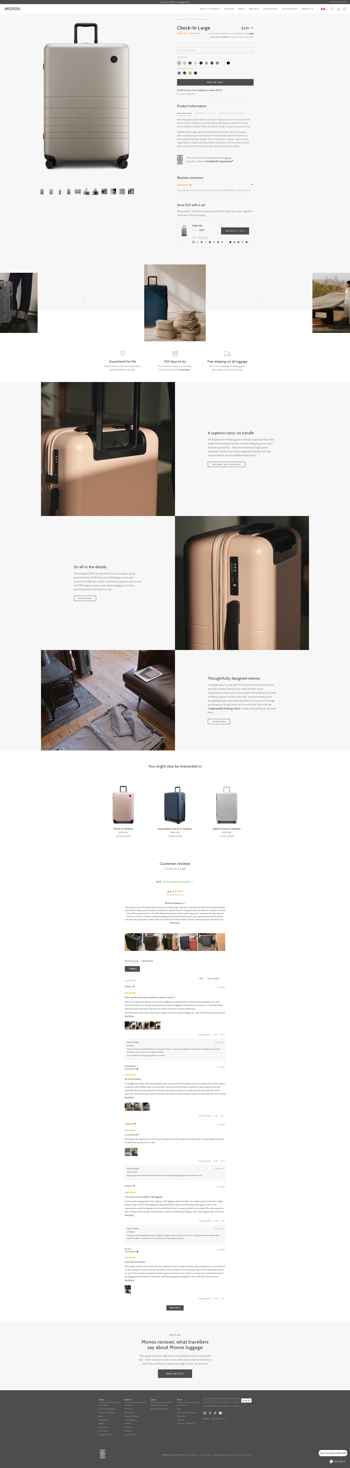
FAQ (179, 1409)
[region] (175, 942)
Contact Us (182, 1405)
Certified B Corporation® (219, 161)
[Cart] (344, 8)
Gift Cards (102, 1431)
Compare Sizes (105, 1435)
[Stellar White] (222, 63)
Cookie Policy (206, 1455)
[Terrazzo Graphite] (179, 73)
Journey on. (183, 19)
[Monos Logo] (12, 8)
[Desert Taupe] (179, 63)
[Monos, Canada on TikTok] (215, 1414)
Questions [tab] (147, 961)
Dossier (128, 1423)
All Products (103, 1405)
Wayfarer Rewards (159, 1405)
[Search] (332, 10)
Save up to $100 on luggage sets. (175, 2)
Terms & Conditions (186, 1423)
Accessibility (246, 1455)
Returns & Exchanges (186, 1412)
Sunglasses (103, 1420)
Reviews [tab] (131, 961)
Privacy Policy (191, 1455)
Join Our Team (131, 1435)
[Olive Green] (190, 63)
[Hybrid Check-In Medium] (227, 803)
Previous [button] (14, 97)
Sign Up (246, 1401)
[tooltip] (184, 903)
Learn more (85, 598)
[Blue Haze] (195, 63)
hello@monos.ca (219, 1419)
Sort (201, 978)
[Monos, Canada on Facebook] (209, 1413)
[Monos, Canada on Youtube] (220, 1413)
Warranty (181, 1416)
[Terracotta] (212, 63)
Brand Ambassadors (159, 1409)
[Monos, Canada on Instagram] (204, 1413)
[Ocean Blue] (201, 63)
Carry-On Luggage (106, 1409)
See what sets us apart (226, 464)
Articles (128, 1427)
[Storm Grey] (217, 63)
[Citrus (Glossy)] (190, 73)
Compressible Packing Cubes (224, 708)
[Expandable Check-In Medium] (175, 803)
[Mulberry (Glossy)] (184, 73)
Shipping (181, 1420)
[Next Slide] (223, 942)
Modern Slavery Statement (226, 1455)
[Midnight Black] (228, 63)
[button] (182, 184)
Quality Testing (131, 1416)
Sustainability (131, 1420)
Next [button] (159, 97)
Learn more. (185, 369)
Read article (175, 1373)
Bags (100, 1416)
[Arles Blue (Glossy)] (195, 73)
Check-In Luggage (106, 1412)
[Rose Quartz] (184, 63)
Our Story (129, 1409)
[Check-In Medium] (123, 803)
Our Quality (130, 1412)
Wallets (101, 1423)
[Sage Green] (206, 63)
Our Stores (129, 1405)
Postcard (128, 1431)
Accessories (103, 1427)
